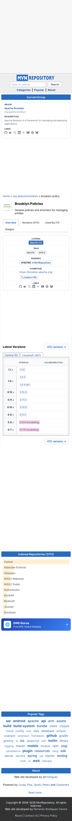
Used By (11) (52, 222)
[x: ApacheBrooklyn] (14, 132)
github (52, 736)
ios (22, 741)
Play (29, 784)
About (51, 89)
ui (29, 761)
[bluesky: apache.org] (36, 132)
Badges (9, 229)
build (7, 726)
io (17, 740)
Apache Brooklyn (14, 108)
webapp (47, 760)
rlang (55, 751)
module (46, 746)
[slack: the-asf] (32, 132)
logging (9, 746)
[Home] (36, 80)
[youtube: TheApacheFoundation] (28, 132)
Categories (24, 89)
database (48, 731)
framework (38, 735)
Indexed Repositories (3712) (36, 554)
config (20, 731)
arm (51, 721)
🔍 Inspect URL (29, 277)
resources (43, 751)
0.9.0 (23, 414)
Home (6, 196)
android (19, 721)
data (36, 731)
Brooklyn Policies (29, 204)
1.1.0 (22, 369)
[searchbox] (28, 84)
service (21, 756)
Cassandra (62, 784)
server (9, 756)
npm (56, 746)
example (10, 736)
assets (61, 721)
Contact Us (31, 815)
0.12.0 (23, 392)
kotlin (53, 741)
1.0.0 (22, 377)
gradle (63, 736)
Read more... (36, 792)
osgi (64, 746)
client (54, 726)
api (44, 721)
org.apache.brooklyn (25, 196)
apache (31, 252)
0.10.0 (23, 407)
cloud (10, 731)
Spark (37, 784)
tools (23, 760)
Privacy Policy (48, 815)
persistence (13, 751)
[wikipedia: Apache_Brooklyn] (23, 132)
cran (29, 731)
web (36, 761)
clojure (64, 726)
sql (42, 755)
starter (50, 756)
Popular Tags (36, 714)
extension (24, 735)
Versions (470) (30, 222)
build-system (24, 726)
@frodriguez (50, 776)
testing (62, 756)
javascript (33, 741)
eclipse (61, 731)
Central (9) (11, 355)
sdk (63, 751)
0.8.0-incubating (29, 422)
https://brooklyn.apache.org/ (36, 272)
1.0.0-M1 (25, 384)
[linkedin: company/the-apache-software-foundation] (19, 132)
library (64, 741)
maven (21, 746)
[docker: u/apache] (10, 132)
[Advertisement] (36, 36)
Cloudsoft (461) (31, 355)
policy (42, 252)
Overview (10, 222)
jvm (44, 741)
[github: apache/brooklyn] (5, 132)
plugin (28, 751)
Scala (22, 784)
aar (9, 721)
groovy (9, 741)
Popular (39, 89)
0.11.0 (23, 399)
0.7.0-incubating (29, 429)
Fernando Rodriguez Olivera (50, 809)
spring (33, 756)
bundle (42, 726)
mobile (33, 746)
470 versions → (56, 346)
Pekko (46, 784)
